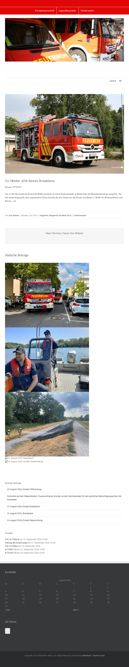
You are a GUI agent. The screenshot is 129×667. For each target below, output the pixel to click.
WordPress (86, 655)
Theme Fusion (99, 655)
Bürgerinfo (53, 215)
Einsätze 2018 (65, 215)
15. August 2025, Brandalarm (20, 513)
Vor (120, 80)
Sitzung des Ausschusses (16, 542)
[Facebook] (7, 631)
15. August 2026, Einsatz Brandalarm (23, 506)
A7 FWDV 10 (10, 549)
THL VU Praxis (11, 546)
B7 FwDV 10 (10, 552)
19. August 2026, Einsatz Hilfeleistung (24, 489)
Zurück (113, 80)
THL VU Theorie (12, 539)
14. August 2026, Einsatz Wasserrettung (24, 520)
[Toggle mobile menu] (122, 63)
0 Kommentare (80, 215)
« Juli (7, 609)
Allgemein (44, 215)
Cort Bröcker (14, 215)
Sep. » (76, 609)
